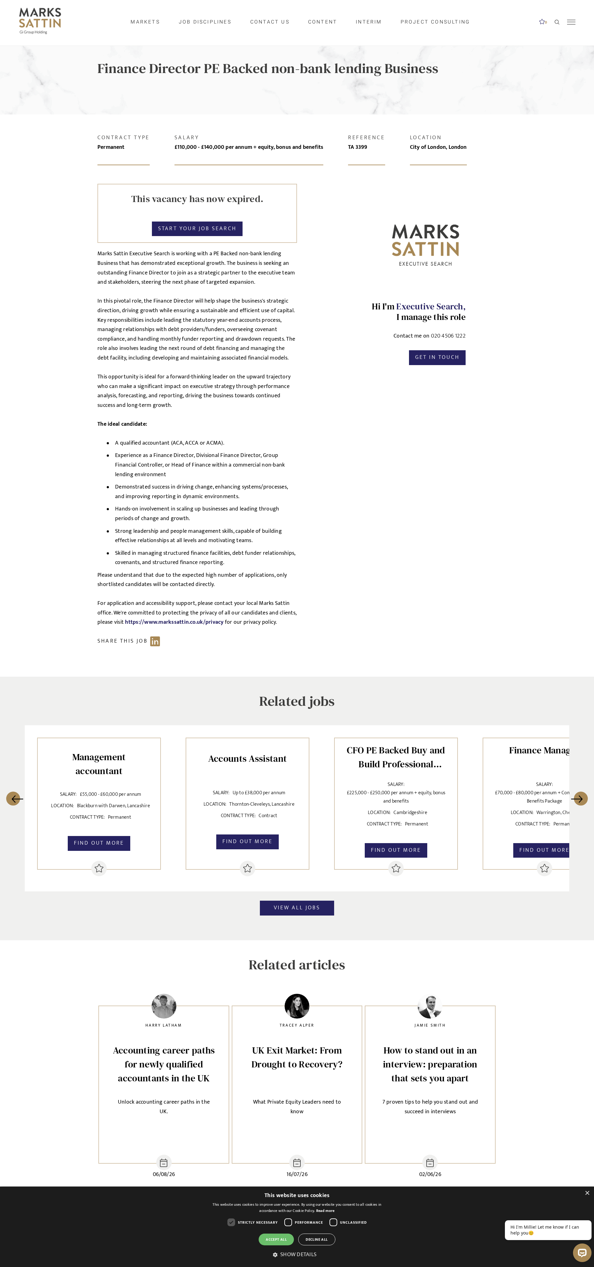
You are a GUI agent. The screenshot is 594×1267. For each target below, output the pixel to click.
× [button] (587, 1193)
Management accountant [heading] (99, 764)
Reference (366, 137)
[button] (297, 1255)
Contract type (123, 137)
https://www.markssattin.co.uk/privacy (175, 622)
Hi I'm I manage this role (419, 311)
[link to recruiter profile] (164, 1008)
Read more (325, 1211)
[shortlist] (99, 868)
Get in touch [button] (437, 357)
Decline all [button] (317, 1239)
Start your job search (197, 228)
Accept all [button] (276, 1239)
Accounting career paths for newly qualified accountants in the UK (164, 1064)
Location (426, 137)
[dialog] (297, 1227)
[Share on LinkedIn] (131, 641)
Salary (186, 137)
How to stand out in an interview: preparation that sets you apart (430, 1064)
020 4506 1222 (448, 336)
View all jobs (297, 907)
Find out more (99, 843)
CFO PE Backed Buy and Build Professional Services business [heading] (396, 756)
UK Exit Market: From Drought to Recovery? (297, 1057)
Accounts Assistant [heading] (247, 758)
